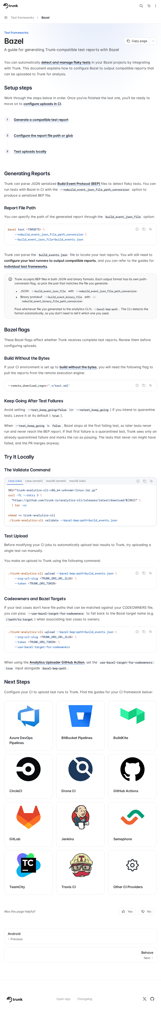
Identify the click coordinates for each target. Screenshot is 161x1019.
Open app (63, 999)
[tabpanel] (80, 505)
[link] (28, 726)
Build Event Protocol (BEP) (79, 184)
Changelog (84, 999)
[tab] (15, 480)
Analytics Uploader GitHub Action (57, 662)
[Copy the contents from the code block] (144, 229)
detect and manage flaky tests (66, 62)
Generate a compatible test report (41, 120)
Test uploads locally (30, 151)
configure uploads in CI (42, 104)
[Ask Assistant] (150, 229)
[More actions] (155, 6)
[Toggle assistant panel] (149, 6)
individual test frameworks (25, 266)
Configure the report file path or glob (43, 135)
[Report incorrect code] (137, 229)
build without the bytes (78, 367)
